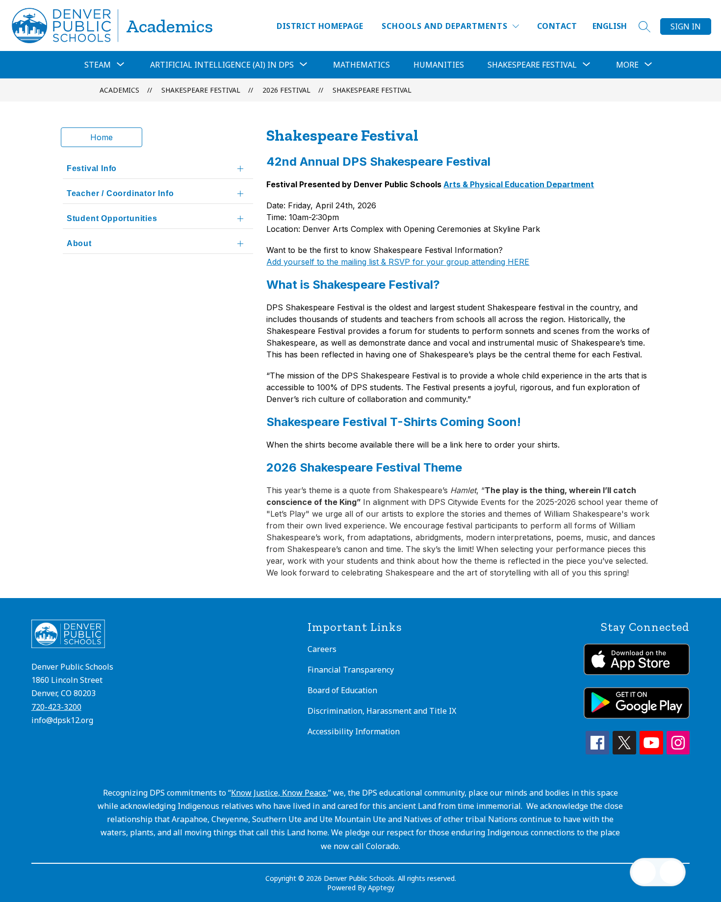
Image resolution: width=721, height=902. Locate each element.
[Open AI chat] (671, 872)
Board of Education (342, 690)
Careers (322, 649)
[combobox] (615, 26)
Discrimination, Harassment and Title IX (382, 710)
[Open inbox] (644, 872)
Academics (119, 90)
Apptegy (381, 887)
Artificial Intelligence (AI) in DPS (222, 64)
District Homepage (320, 26)
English (609, 26)
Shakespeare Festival (372, 90)
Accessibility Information (354, 731)
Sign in (685, 26)
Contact (557, 26)
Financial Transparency (351, 669)
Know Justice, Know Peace (278, 792)
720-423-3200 (56, 707)
